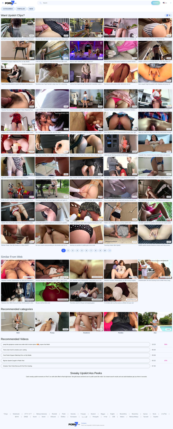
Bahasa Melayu (133, 416)
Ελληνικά (53, 416)
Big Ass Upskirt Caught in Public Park (13, 360)
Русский (146, 416)
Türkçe (6, 414)
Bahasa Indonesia (41, 414)
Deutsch (93, 414)
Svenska (73, 414)
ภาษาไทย (164, 414)
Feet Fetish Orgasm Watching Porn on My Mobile (17, 355)
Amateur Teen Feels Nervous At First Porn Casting (17, 366)
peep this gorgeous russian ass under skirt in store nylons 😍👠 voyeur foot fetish (26, 344)
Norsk (154, 414)
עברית (105, 416)
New (31, 9)
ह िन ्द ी (28, 414)
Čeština (63, 416)
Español (155, 416)
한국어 (17, 416)
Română (54, 414)
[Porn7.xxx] (10, 3)
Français (83, 414)
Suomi (35, 416)
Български (73, 416)
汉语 (113, 416)
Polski (63, 414)
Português (96, 416)
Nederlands (16, 414)
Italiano (122, 416)
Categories (8, 9)
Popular (21, 9)
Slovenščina (123, 414)
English (112, 414)
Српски (145, 414)
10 (105, 250)
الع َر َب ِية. (84, 416)
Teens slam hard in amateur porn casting (15, 350)
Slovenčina (135, 414)
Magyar (103, 414)
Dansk (43, 416)
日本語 (26, 416)
